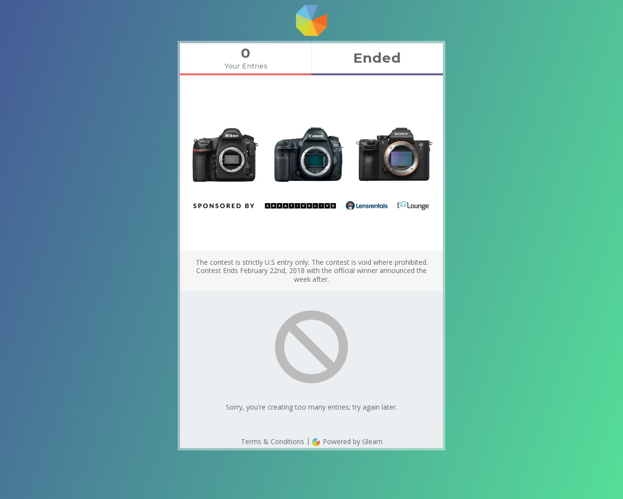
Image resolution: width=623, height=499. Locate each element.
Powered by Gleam (352, 441)
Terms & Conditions (272, 441)
